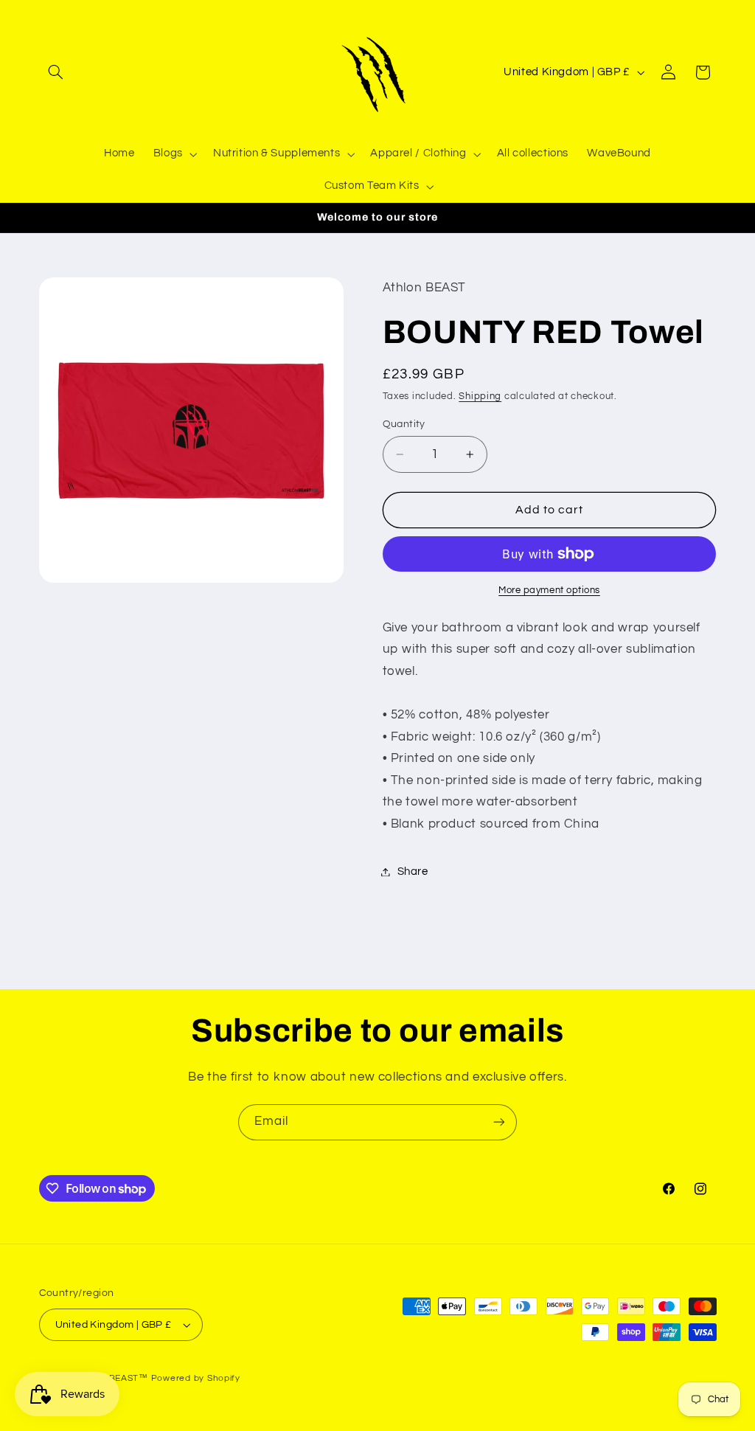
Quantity (404, 424)
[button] (56, 72)
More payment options (549, 590)
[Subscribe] (499, 1122)
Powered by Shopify (195, 1378)
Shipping (480, 396)
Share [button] (412, 871)
